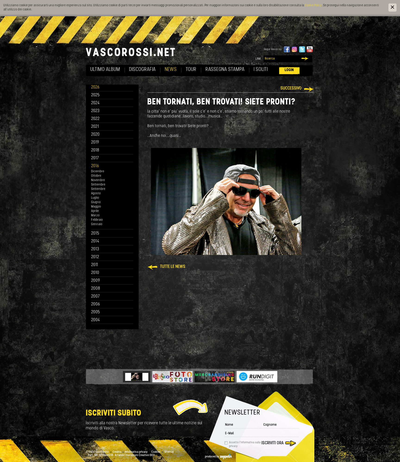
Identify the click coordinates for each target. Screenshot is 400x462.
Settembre (98, 184)
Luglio (95, 198)
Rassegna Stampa (225, 69)
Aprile (95, 211)
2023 (95, 111)
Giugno (96, 202)
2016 (95, 166)
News (171, 69)
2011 (94, 265)
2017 (95, 158)
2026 (95, 87)
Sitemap (169, 452)
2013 (95, 249)
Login (289, 70)
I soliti (261, 69)
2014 (95, 241)
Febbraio (97, 220)
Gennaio (96, 224)
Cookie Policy (313, 5)
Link (258, 59)
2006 (95, 304)
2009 (95, 281)
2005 (95, 312)
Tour (191, 69)
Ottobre (96, 176)
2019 (95, 142)
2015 (95, 233)
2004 (95, 320)
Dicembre (97, 171)
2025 (95, 95)
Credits (117, 452)
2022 (95, 119)
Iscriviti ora (273, 443)
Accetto (245, 444)
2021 (95, 127)
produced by (212, 456)
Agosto (96, 193)
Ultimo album (105, 69)
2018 (95, 150)
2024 (95, 103)
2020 (95, 134)
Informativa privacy (136, 452)
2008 (95, 288)
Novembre (98, 180)
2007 (95, 296)
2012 (95, 257)
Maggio (96, 206)
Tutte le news (172, 267)
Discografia (142, 69)
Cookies (156, 452)
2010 (95, 273)
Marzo (95, 215)
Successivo (291, 88)
